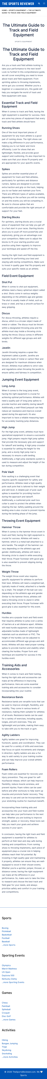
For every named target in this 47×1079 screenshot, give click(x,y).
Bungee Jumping (10, 1043)
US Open (6, 972)
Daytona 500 (8, 975)
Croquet (6, 1013)
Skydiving (6, 1050)
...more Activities (10, 1057)
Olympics (6, 965)
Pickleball (6, 931)
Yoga (4, 1046)
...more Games (8, 1019)
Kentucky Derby (9, 979)
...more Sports (8, 945)
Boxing (5, 928)
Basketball (7, 934)
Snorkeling (7, 1053)
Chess (5, 1002)
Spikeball (6, 1009)
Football (6, 938)
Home (4, 10)
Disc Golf (6, 1016)
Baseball (6, 941)
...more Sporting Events (13, 982)
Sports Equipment (17, 10)
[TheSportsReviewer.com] (18, 3)
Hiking (5, 1040)
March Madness (9, 968)
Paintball (6, 1006)
